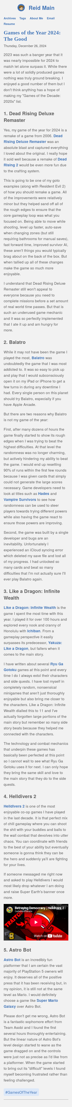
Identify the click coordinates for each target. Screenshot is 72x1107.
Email (51, 18)
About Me (36, 18)
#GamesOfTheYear (21, 1092)
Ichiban (33, 630)
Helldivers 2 (14, 806)
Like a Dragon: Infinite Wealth (30, 607)
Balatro (38, 357)
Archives (10, 18)
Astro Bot (12, 959)
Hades (43, 493)
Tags (22, 18)
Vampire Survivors (20, 499)
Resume (9, 24)
